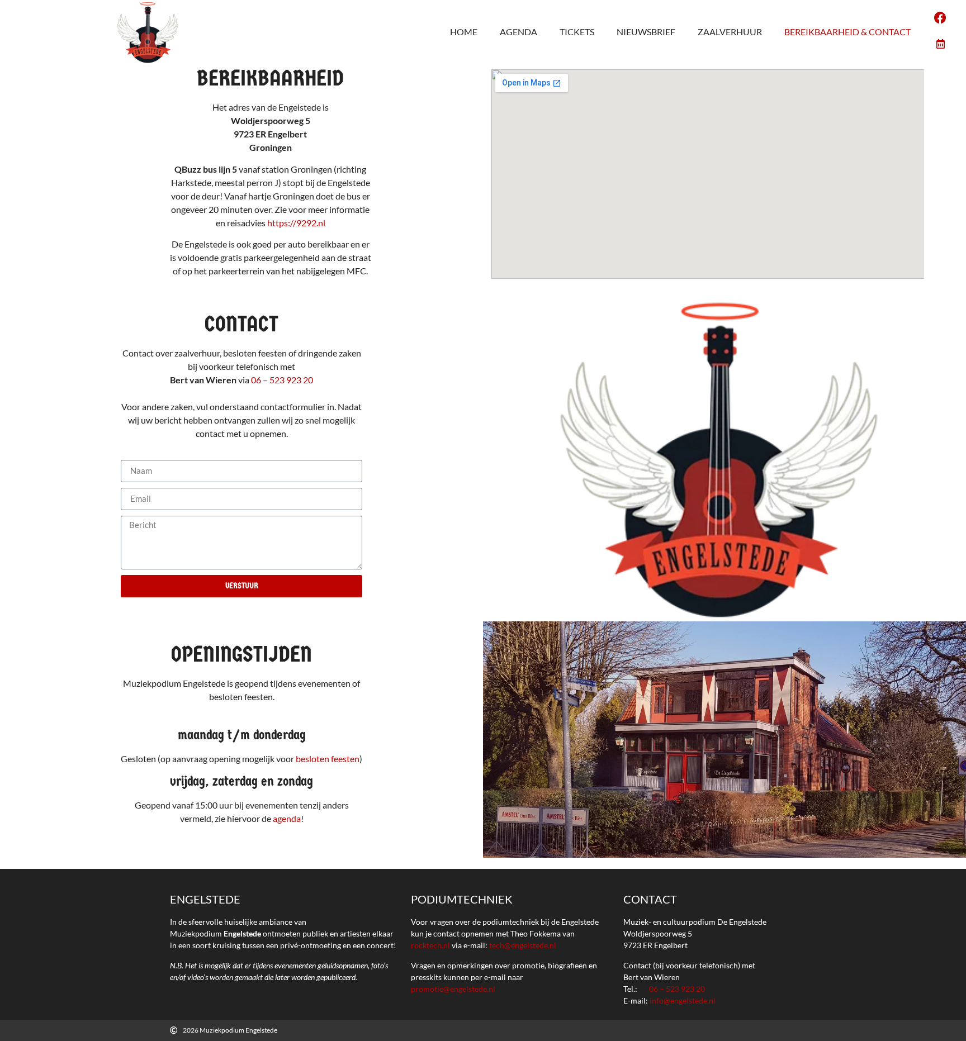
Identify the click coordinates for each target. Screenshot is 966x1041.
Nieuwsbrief (646, 31)
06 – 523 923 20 (282, 379)
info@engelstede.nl (683, 1000)
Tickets (577, 31)
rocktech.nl (430, 945)
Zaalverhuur (730, 31)
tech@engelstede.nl (522, 945)
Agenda (518, 31)
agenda (287, 818)
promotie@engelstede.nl (453, 989)
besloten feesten (327, 758)
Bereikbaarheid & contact (847, 31)
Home (463, 31)
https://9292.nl (296, 222)
